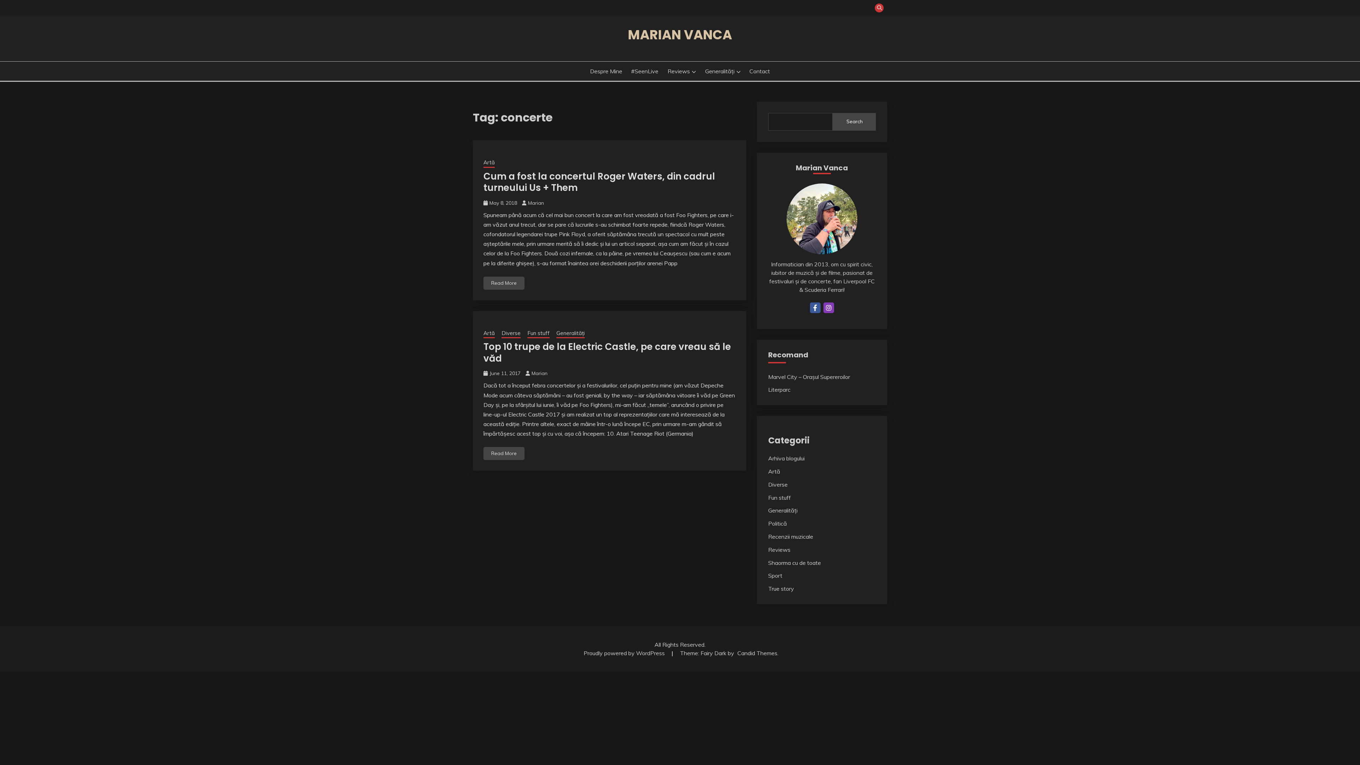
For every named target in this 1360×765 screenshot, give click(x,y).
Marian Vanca (680, 35)
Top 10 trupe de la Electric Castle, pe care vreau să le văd (607, 352)
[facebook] (815, 307)
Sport (775, 575)
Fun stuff (538, 333)
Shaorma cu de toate (794, 562)
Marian (536, 203)
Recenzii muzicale (790, 536)
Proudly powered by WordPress (625, 653)
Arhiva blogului (786, 458)
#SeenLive (644, 71)
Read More (504, 283)
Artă (489, 162)
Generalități (720, 71)
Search (854, 121)
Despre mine (606, 71)
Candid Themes (757, 653)
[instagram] (828, 307)
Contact (759, 71)
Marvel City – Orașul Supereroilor (809, 376)
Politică (777, 523)
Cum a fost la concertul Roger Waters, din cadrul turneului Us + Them (599, 182)
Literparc (779, 389)
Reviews (679, 71)
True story (781, 588)
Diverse (511, 333)
